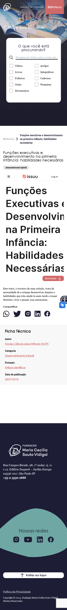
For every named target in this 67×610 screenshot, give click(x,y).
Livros (18, 72)
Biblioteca (54, 7)
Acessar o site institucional (31, 7)
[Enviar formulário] (11, 57)
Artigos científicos (15, 367)
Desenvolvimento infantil (19, 355)
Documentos (22, 90)
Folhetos (20, 78)
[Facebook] (51, 539)
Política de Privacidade (17, 591)
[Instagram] (16, 539)
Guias (18, 84)
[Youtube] (28, 539)
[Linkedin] (40, 539)
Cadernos (45, 78)
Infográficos (47, 72)
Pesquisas (45, 84)
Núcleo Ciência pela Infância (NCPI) (27, 343)
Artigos (44, 66)
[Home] (7, 7)
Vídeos (19, 66)
